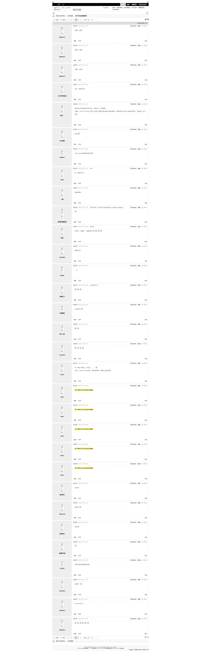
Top (148, 649)
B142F (75, 385)
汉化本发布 (115, 9)
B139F (75, 324)
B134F (75, 226)
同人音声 (134, 7)
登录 (59, 4)
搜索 (128, 4)
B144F (75, 425)
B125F (75, 45)
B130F (75, 149)
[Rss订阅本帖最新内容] (87, 16)
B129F (75, 129)
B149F (75, 522)
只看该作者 (133, 26)
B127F (75, 84)
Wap (144, 649)
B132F (75, 188)
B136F (75, 265)
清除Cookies (138, 649)
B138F (75, 304)
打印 (146, 23)
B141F (75, 363)
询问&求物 (119, 7)
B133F (75, 207)
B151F (75, 560)
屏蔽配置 (134, 4)
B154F (75, 618)
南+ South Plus (60, 16)
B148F (75, 503)
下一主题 (62, 20)
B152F (75, 579)
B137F (75, 285)
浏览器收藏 (141, 23)
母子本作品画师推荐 (81, 16)
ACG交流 (70, 16)
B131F (75, 168)
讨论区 (123, 4)
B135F (75, 246)
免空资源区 (127, 7)
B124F (75, 26)
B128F (75, 104)
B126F (75, 65)
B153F (75, 599)
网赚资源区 (141, 7)
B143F (75, 405)
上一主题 (55, 20)
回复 (75, 41)
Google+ (131, 649)
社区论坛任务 (142, 4)
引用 (79, 41)
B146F (75, 464)
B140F (75, 343)
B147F (75, 483)
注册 (63, 4)
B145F (75, 444)
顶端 (146, 41)
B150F (75, 542)
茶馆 (113, 7)
